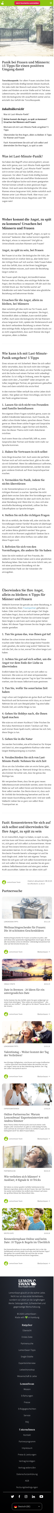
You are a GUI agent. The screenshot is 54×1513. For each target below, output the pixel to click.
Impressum (27, 1448)
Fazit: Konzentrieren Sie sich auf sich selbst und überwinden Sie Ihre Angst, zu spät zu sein (26, 144)
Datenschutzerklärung (27, 1474)
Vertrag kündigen (27, 1461)
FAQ (27, 1421)
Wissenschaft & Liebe (27, 1376)
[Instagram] (25, 1496)
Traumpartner (29, 607)
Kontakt (27, 1434)
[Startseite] (2, 3)
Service (27, 1415)
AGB (27, 1480)
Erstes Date (27, 1336)
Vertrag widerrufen (27, 1467)
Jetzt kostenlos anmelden (27, 3)
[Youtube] (41, 1496)
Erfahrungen (27, 1395)
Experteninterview (27, 1363)
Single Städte (27, 1356)
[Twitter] (12, 1496)
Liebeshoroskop (27, 1369)
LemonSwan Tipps (27, 1350)
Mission (27, 1389)
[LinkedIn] (33, 1496)
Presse (27, 1402)
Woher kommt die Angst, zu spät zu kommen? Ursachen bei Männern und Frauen (26, 120)
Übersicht (27, 1330)
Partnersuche (27, 1343)
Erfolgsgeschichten (27, 1408)
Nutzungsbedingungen (27, 1487)
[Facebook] (19, 1496)
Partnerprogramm (27, 1441)
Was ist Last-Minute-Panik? (16, 114)
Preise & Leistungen (27, 1454)
